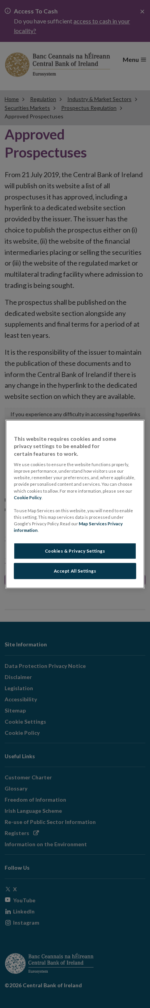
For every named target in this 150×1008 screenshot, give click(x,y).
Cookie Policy (28, 497)
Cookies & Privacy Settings (75, 550)
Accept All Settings (75, 570)
